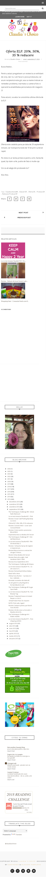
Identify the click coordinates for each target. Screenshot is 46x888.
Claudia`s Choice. (27, 861)
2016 (8, 492)
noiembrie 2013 (14, 504)
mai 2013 (12, 631)
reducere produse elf (9, 194)
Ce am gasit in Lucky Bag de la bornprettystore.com (19, 584)
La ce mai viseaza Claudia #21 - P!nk (21, 516)
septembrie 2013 (14, 509)
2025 (8, 471)
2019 (8, 484)
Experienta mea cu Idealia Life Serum (21, 535)
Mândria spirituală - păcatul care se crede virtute (18, 766)
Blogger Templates (31, 864)
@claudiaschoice (10, 844)
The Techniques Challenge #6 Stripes (21, 564)
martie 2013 (13, 636)
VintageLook (11, 763)
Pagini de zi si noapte (15, 754)
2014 (8, 497)
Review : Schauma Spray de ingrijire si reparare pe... (21, 547)
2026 (8, 469)
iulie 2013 (12, 626)
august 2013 (13, 623)
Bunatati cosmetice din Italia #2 (19, 580)
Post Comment (22, 61)
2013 (8, 499)
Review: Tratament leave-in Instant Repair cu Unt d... (20, 597)
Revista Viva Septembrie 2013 (19, 562)
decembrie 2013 (14, 502)
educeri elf (23, 192)
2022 (8, 476)
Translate (19, 834)
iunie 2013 (12, 628)
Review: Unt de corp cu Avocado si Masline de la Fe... (20, 611)
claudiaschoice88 (11, 192)
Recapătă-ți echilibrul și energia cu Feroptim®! (18, 757)
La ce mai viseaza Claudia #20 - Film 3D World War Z (20, 542)
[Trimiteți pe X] (16, 199)
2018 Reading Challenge (19, 797)
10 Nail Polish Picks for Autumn (19, 601)
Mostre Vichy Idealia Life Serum (19, 555)
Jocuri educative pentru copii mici (18, 749)
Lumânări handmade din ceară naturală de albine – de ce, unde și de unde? (19, 776)
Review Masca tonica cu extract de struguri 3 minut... (20, 551)
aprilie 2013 (13, 633)
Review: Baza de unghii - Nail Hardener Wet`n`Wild (18, 558)
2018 (8, 487)
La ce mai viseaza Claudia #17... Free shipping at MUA (21, 620)
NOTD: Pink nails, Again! (16, 603)
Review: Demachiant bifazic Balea (20, 571)
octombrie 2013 (14, 507)
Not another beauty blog (16, 747)
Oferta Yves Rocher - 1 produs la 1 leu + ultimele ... (20, 577)
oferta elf (32, 192)
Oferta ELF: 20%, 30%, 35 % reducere (21, 523)
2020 (8, 481)
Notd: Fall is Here (14, 573)
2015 (8, 494)
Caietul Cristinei (13, 772)
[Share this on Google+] (23, 199)
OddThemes (13, 864)
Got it (29, 17)
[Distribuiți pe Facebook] (9, 199)
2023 (8, 474)
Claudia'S (15, 804)
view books (29, 812)
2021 (8, 479)
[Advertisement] (19, 383)
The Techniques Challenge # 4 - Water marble (19, 615)
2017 (8, 489)
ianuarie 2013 (13, 639)
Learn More (19, 17)
